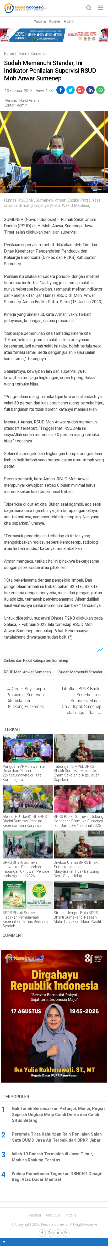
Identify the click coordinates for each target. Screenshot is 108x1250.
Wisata (40, 21)
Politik (69, 21)
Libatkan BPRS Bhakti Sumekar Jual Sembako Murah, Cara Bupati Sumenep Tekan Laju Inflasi (81, 700)
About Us (53, 1215)
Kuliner (55, 21)
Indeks (71, 1215)
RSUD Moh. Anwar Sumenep (27, 672)
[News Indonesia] (25, 12)
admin (22, 105)
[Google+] (50, 1233)
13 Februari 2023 (19, 91)
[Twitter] (58, 1233)
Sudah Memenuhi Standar (80, 672)
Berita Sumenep (33, 53)
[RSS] (65, 1233)
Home (9, 53)
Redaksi (34, 1215)
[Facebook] (42, 1233)
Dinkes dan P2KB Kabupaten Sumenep (36, 660)
